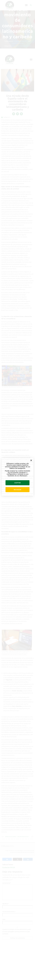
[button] (31, 460)
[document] (17, 477)
